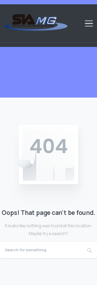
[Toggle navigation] (89, 23)
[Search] (89, 250)
